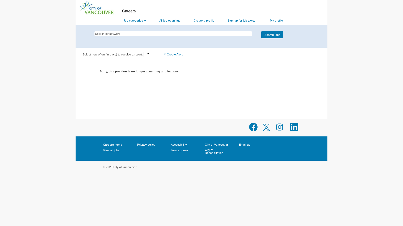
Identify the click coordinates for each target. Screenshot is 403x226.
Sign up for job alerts (241, 20)
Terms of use (179, 150)
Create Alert (174, 54)
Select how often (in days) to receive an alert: (113, 54)
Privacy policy (146, 144)
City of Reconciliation (214, 151)
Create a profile (204, 20)
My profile (276, 20)
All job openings (169, 20)
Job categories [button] (133, 20)
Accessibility (179, 144)
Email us (244, 144)
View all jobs (111, 150)
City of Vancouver (216, 144)
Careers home (112, 144)
